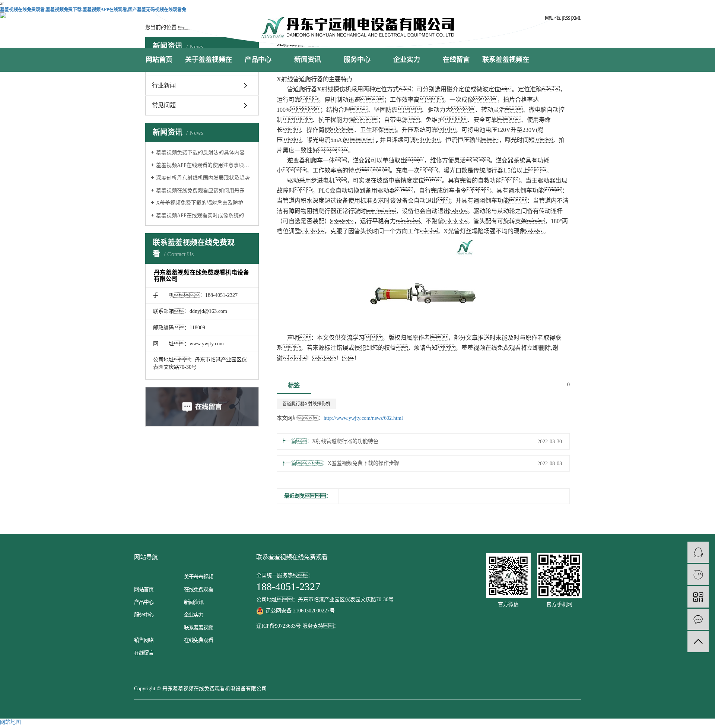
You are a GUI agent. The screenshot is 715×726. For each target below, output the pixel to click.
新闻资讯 (307, 59)
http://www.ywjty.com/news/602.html (363, 418)
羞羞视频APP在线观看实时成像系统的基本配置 (204, 215)
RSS (566, 18)
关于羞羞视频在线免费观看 (208, 72)
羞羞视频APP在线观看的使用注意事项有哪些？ (204, 165)
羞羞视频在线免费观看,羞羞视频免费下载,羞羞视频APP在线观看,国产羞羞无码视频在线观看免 (93, 9)
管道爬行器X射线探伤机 (306, 403)
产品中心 (258, 59)
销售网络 (143, 640)
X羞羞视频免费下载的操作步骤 (363, 463)
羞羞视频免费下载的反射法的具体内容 (200, 152)
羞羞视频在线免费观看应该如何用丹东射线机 (204, 190)
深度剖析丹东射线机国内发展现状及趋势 (203, 178)
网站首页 (159, 59)
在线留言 (456, 59)
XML (576, 18)
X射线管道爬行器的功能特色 (345, 441)
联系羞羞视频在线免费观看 (505, 72)
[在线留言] (698, 619)
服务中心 (357, 59)
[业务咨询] (698, 552)
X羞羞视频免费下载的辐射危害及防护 (199, 203)
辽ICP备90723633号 (278, 626)
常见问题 (164, 105)
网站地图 (553, 18)
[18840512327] (698, 574)
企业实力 (406, 59)
